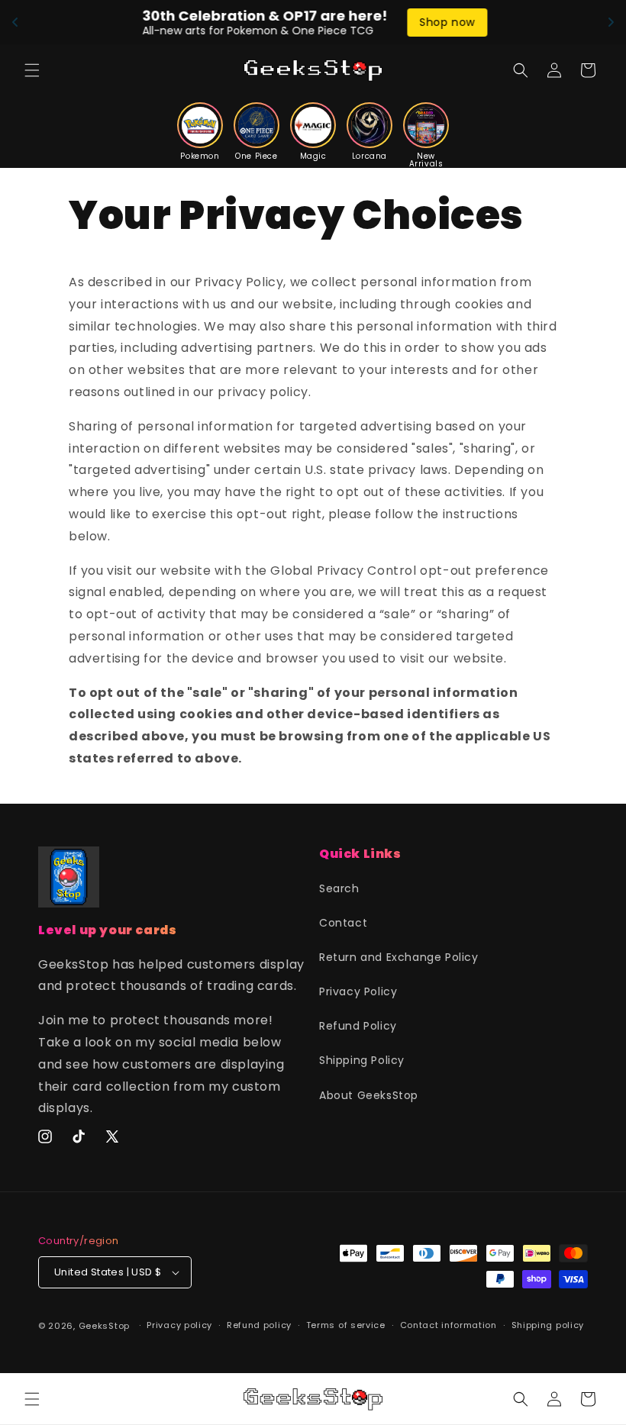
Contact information (448, 1325)
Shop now (445, 22)
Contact (343, 922)
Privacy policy (179, 1325)
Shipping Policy (362, 1060)
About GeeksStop (368, 1095)
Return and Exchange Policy (399, 957)
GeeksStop (104, 1326)
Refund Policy (358, 1025)
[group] (200, 131)
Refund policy (259, 1325)
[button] (32, 70)
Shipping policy (548, 1325)
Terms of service (346, 1325)
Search (339, 888)
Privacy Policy (358, 991)
